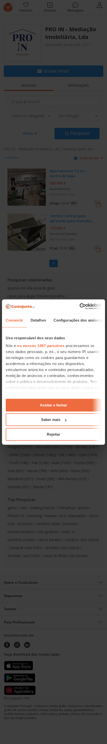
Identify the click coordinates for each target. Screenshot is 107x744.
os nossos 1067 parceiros (40, 346)
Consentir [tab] (14, 320)
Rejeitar (53, 434)
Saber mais (50, 419)
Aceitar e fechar (53, 405)
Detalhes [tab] (38, 320)
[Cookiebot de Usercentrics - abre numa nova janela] (79, 306)
